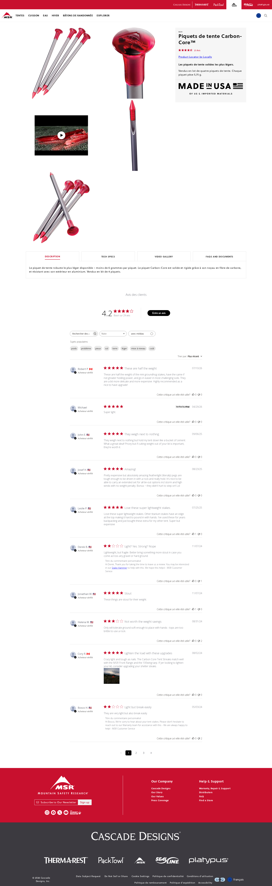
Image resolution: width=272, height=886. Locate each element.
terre (115, 348)
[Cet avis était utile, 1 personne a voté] (193, 534)
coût (152, 348)
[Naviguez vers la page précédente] (121, 752)
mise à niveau (138, 348)
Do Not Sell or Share (116, 876)
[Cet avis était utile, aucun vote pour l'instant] (193, 394)
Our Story (156, 792)
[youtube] (66, 812)
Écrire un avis (159, 313)
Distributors (206, 792)
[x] (59, 812)
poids (74, 348)
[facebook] (53, 812)
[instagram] (47, 812)
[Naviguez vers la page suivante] (151, 752)
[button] (20, 15)
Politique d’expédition (182, 882)
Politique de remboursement (150, 882)
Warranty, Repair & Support (215, 788)
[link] (189, 50)
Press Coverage (160, 800)
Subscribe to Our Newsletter (58, 802)
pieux (98, 348)
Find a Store (206, 800)
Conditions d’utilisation (200, 876)
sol (106, 348)
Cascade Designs (161, 788)
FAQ (201, 796)
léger (124, 348)
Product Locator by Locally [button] (195, 57)
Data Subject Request (88, 876)
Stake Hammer (119, 567)
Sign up (84, 802)
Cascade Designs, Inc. (43, 879)
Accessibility (205, 882)
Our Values (157, 796)
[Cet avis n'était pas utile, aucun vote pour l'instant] (199, 394)
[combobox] (113, 333)
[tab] (136, 256)
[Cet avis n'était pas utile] (199, 641)
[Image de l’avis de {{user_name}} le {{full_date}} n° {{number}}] (111, 676)
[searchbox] (81, 333)
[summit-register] (75, 812)
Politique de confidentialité (168, 876)
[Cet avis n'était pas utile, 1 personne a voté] (199, 581)
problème (86, 348)
